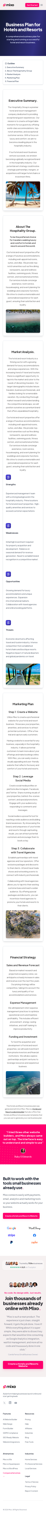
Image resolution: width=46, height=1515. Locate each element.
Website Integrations (11, 1442)
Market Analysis (13, 74)
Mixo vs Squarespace (11, 1464)
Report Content (31, 1491)
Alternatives (8, 1454)
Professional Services (33, 1464)
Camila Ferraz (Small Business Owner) (23, 1354)
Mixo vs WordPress (10, 1468)
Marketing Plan (13, 78)
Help (27, 1424)
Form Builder (8, 1428)
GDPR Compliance (10, 1433)
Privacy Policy (30, 1486)
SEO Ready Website (11, 1437)
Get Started (32, 5)
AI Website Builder (10, 1419)
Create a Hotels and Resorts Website (21, 1216)
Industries (29, 1433)
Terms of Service (31, 1482)
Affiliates (28, 1428)
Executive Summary (15, 67)
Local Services (30, 1468)
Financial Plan (13, 81)
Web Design (7, 1424)
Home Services (31, 1459)
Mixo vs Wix (7, 1459)
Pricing (28, 1419)
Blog (27, 1437)
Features (7, 1414)
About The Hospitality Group (19, 71)
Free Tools (29, 1442)
